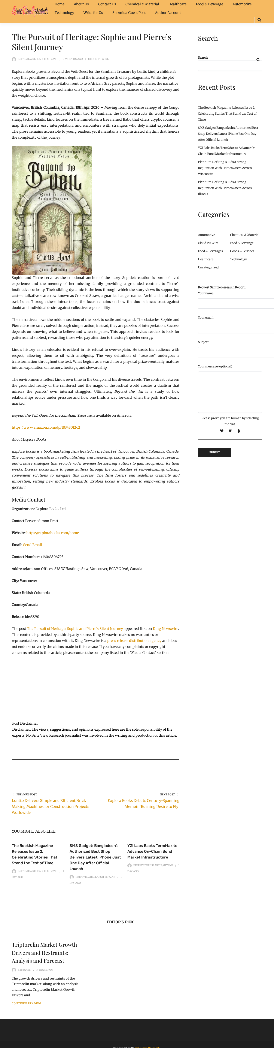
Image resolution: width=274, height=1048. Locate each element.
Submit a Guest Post (129, 12)
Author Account (168, 12)
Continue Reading (26, 1003)
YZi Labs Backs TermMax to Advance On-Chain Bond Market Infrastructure (152, 851)
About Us (81, 4)
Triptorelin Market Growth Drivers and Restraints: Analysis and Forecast (44, 952)
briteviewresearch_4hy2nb (37, 59)
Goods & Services (242, 251)
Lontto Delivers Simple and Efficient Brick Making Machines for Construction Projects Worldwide (50, 806)
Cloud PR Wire (98, 59)
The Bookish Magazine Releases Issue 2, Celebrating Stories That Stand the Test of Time (227, 113)
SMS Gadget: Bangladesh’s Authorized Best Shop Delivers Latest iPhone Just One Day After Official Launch (95, 857)
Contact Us (107, 4)
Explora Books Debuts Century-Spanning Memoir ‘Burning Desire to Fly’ (143, 803)
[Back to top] (269, 1043)
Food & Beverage (209, 4)
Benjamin (24, 969)
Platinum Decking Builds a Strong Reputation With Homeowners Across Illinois (225, 188)
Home (59, 4)
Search (203, 57)
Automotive (242, 4)
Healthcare (177, 4)
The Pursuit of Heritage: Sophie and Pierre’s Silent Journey (75, 628)
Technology (64, 12)
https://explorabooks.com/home (52, 533)
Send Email (32, 545)
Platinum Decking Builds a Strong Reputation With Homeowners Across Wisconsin (225, 168)
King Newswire (165, 628)
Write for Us (93, 12)
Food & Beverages (210, 251)
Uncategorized (208, 267)
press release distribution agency (134, 640)
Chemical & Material (142, 4)
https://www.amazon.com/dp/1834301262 (46, 427)
